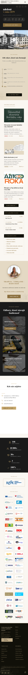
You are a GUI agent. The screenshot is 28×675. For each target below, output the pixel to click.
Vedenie (16, 632)
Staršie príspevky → (11, 205)
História (16, 630)
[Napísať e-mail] (25, 6)
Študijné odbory (4, 649)
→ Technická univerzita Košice (12, 248)
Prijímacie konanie (4, 651)
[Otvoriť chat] (25, 672)
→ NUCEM (8, 244)
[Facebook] (23, 6)
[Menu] (25, 2)
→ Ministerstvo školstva (10, 241)
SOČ (2, 659)
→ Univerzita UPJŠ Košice (11, 250)
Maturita (2, 653)
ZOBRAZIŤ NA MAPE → (8, 408)
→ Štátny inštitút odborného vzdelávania (14, 246)
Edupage (2, 661)
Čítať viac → (21, 136)
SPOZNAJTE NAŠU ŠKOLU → (12, 25)
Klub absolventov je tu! (11, 157)
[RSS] (8, 673)
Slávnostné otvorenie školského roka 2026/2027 (13, 126)
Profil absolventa (4, 655)
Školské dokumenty (18, 649)
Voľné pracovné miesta (19, 657)
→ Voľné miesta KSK (10, 252)
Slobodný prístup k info (19, 655)
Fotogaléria (17, 638)
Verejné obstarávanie (18, 651)
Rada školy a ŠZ (18, 636)
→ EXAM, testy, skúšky (10, 239)
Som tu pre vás (14, 296)
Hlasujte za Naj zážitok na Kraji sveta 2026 (13, 189)
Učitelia (16, 634)
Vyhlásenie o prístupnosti (19, 659)
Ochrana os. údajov (18, 653)
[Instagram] (20, 6)
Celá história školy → (14, 94)
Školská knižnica (4, 657)
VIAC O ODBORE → (10, 328)
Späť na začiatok (6, 640)
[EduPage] (17, 6)
